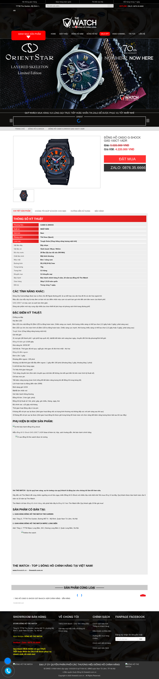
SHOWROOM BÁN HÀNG (29, 617)
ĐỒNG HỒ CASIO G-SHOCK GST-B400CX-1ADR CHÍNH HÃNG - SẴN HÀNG (41, 598)
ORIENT (79, 116)
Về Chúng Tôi (69, 617)
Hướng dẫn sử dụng (80, 211)
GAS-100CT (17, 303)
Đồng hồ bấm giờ (19, 342)
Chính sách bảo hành (101, 648)
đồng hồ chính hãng (34, 503)
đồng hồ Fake (63, 503)
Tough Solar (17, 331)
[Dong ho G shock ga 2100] (79, 73)
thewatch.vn (22, 570)
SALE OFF (105, 34)
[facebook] (122, 628)
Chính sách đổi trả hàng (102, 643)
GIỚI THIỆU (63, 34)
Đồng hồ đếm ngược (20, 352)
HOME (53, 34)
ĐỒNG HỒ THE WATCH (33, 636)
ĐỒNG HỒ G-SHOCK (36, 129)
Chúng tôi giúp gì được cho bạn (50, 211)
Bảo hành (99, 211)
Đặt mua (127, 159)
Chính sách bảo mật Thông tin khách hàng (101, 624)
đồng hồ (108, 495)
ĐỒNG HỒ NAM (77, 34)
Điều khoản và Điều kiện (102, 631)
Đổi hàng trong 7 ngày (131, 2)
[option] (56, 162)
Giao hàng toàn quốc (63, 2)
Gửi (141, 639)
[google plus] (131, 628)
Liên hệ (142, 34)
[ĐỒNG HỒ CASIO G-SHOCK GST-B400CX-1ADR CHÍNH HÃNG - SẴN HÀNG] (79, 595)
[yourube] (139, 628)
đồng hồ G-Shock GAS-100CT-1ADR (30, 432)
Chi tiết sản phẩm (21, 211)
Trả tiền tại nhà (97, 2)
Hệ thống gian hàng (29, 2)
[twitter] (126, 628)
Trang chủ (20, 129)
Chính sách (101, 617)
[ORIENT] (79, 121)
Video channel (118, 34)
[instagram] (135, 628)
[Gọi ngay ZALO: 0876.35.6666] (8, 671)
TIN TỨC (132, 34)
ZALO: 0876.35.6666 (136, 6)
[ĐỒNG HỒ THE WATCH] (79, 22)
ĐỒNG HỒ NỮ (92, 34)
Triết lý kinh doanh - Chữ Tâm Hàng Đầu (74, 623)
